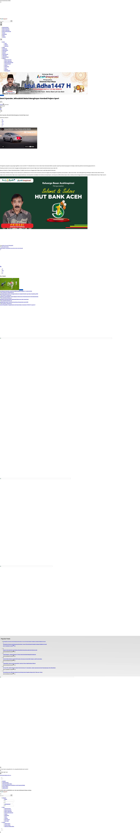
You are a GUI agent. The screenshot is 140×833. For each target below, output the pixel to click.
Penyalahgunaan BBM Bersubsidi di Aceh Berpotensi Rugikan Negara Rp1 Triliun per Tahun (22, 672)
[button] (11, 21)
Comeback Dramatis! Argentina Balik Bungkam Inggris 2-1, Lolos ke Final (16, 291)
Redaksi (4, 781)
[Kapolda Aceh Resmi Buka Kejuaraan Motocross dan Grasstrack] (4, 298)
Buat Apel (6, 821)
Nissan (3, 32)
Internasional (7, 804)
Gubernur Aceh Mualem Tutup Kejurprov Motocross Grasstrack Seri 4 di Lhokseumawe (19, 296)
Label (3, 807)
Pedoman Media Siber (7, 784)
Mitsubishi (4, 34)
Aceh (10, 295)
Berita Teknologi (5, 30)
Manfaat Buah (5, 27)
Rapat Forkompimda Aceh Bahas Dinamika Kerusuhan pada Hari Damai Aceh (20, 650)
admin (1, 104)
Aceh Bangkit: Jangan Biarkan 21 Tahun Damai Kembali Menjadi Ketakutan (19, 654)
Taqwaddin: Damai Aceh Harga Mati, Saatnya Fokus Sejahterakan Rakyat (19, 663)
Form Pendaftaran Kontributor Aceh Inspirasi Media (13, 785)
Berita (5, 799)
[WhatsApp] (2, 126)
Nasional (12, 292)
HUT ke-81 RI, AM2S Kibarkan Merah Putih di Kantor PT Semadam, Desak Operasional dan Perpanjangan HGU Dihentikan (29, 667)
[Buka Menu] (1, 25)
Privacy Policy (5, 786)
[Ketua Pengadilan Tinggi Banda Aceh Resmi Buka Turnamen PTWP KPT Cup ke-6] (4, 303)
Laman (3, 822)
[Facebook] (2, 120)
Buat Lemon (7, 819)
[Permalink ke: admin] (1, 103)
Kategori (4, 798)
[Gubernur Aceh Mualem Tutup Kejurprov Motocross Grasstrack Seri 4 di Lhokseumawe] (4, 295)
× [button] (0, 793)
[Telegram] (2, 123)
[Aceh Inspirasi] (4, 19)
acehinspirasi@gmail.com (5, 775)
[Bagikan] (1, 111)
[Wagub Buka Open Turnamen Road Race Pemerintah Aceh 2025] (5, 300)
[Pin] (3, 124)
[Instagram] (2, 779)
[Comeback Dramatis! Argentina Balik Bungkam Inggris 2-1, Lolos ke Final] (9, 289)
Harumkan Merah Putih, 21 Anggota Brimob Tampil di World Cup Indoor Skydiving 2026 (19, 294)
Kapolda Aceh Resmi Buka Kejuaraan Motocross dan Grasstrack (14, 299)
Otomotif (2, 95)
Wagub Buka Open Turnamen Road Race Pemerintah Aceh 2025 (14, 302)
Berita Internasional (6, 31)
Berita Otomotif (5, 28)
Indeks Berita (5, 788)
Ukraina (4, 37)
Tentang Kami (5, 782)
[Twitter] (3, 121)
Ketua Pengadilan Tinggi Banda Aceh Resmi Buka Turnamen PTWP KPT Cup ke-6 (17, 304)
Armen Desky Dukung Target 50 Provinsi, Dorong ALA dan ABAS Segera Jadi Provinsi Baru (22, 659)
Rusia (3, 35)
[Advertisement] (70, 10)
